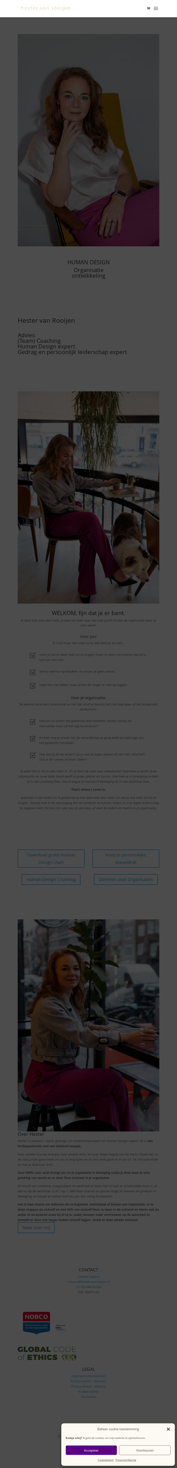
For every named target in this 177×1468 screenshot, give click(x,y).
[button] (168, 1429)
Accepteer (91, 1450)
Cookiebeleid (105, 1460)
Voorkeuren (145, 1450)
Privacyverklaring (125, 1460)
